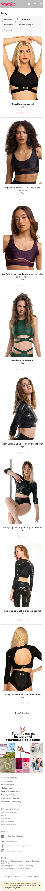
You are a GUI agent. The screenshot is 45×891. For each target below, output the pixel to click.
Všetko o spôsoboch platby (10, 791)
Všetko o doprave (7, 788)
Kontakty (4, 815)
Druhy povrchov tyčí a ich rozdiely (15, 868)
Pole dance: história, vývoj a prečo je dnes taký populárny (20, 862)
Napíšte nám (5, 818)
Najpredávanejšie (26, 24)
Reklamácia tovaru (7, 785)
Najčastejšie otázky (8, 795)
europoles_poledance (13, 851)
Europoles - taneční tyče (13, 877)
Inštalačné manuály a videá (10, 798)
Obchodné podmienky (9, 812)
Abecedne (8, 30)
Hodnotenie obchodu (8, 824)
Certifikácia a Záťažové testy (11, 802)
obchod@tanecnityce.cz (14, 836)
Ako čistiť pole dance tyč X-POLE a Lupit (17, 866)
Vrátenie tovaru (6, 781)
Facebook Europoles (32, 877)
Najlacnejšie (26, 19)
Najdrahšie (8, 24)
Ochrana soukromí (7, 821)
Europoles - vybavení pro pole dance (18, 846)
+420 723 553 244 (11, 841)
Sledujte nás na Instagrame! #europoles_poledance (23, 736)
